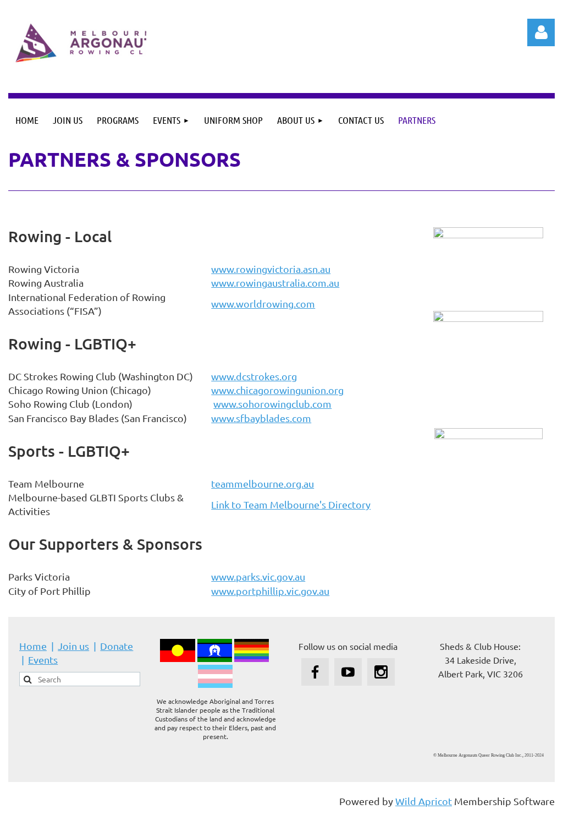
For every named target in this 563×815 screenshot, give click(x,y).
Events (43, 659)
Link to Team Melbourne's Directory (291, 504)
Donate (116, 646)
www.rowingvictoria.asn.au (270, 269)
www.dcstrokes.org (254, 376)
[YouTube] (348, 672)
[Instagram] (381, 672)
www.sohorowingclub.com (272, 403)
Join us (73, 646)
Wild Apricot (423, 801)
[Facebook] (315, 672)
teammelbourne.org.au (262, 483)
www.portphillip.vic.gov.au (270, 591)
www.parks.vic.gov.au (258, 576)
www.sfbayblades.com (261, 418)
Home (33, 646)
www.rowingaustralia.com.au (275, 282)
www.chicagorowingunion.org (277, 390)
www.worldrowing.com (263, 303)
